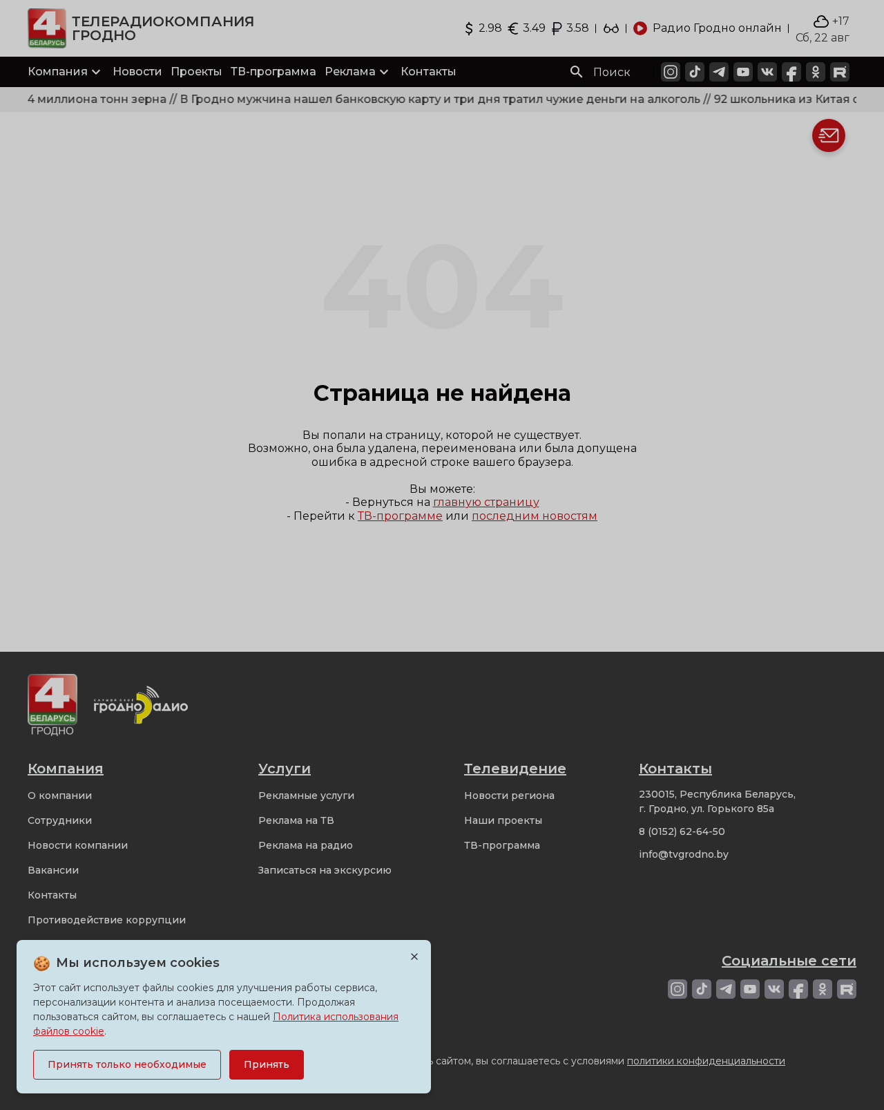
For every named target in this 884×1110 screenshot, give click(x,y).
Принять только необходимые (127, 1064)
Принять (266, 1064)
